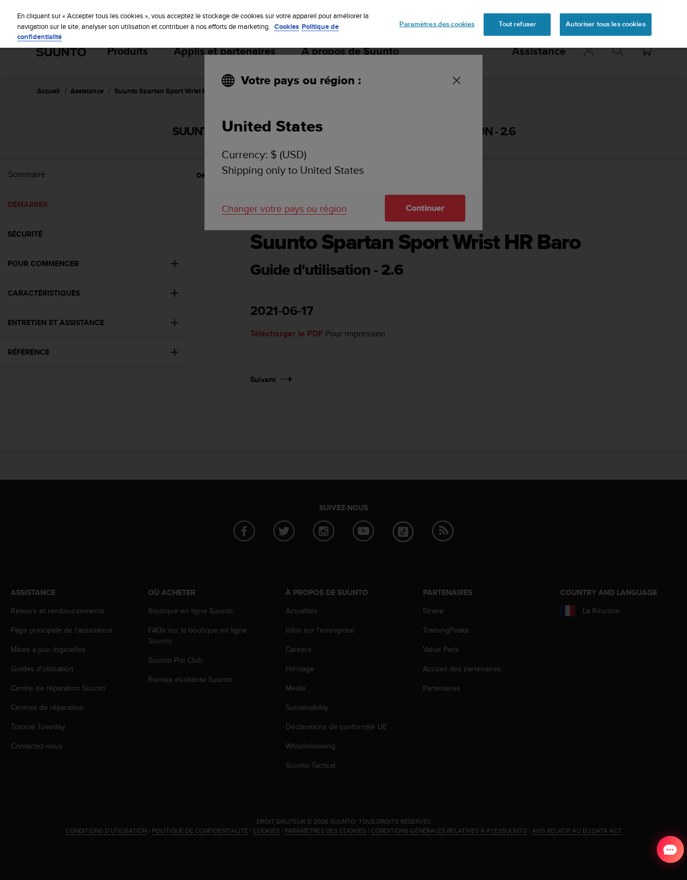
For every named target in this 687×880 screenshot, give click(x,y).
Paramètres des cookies (436, 24)
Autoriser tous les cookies (605, 24)
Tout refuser (518, 24)
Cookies (286, 26)
